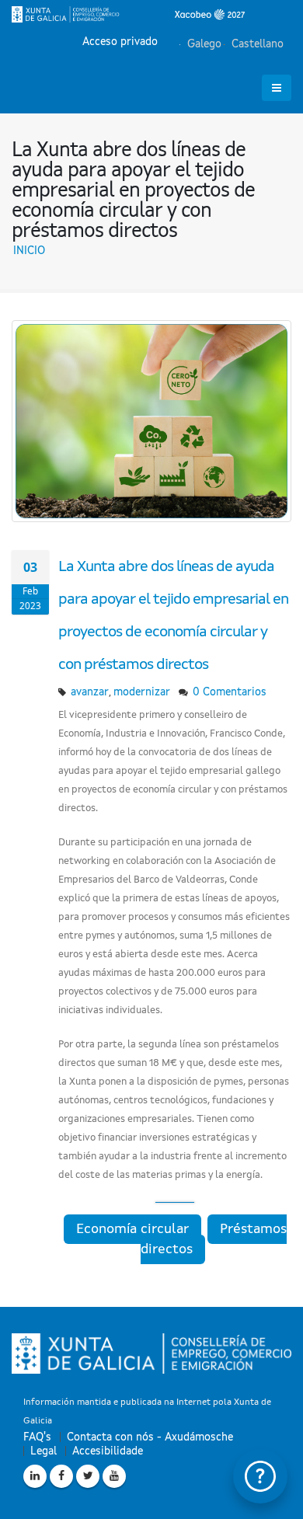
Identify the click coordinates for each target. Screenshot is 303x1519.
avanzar (90, 692)
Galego (202, 44)
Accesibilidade (107, 1451)
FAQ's (37, 1437)
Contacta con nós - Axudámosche (150, 1437)
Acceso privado (120, 42)
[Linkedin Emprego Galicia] (35, 1476)
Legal (43, 1451)
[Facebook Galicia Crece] (61, 1476)
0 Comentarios (229, 692)
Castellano (256, 44)
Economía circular (132, 1229)
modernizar (141, 692)
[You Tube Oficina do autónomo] (114, 1476)
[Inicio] (128, 14)
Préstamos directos (214, 1239)
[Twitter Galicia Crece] (87, 1476)
